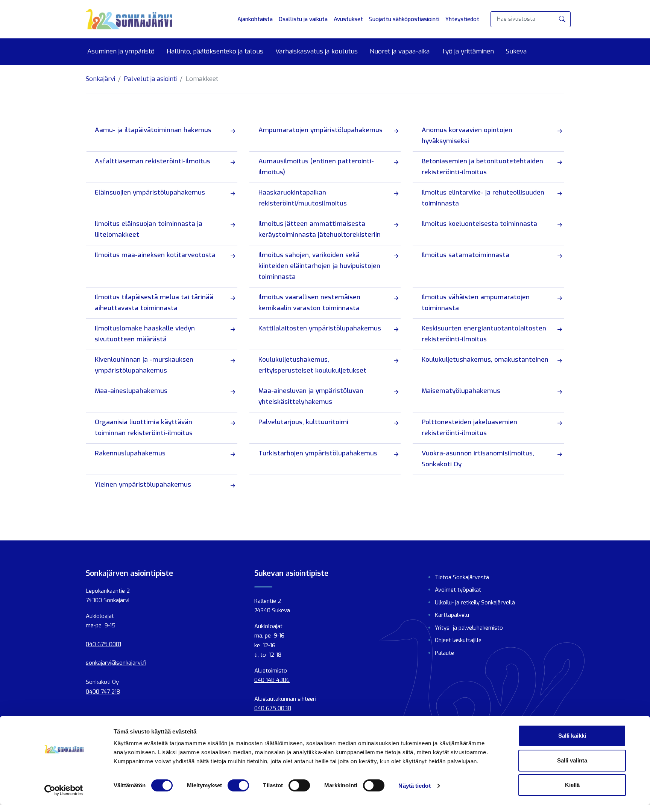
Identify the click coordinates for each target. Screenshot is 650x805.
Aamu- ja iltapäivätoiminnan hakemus (153, 130)
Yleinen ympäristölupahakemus (143, 484)
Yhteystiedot (462, 19)
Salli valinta (572, 760)
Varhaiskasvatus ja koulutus (316, 51)
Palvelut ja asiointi (150, 79)
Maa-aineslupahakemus (131, 391)
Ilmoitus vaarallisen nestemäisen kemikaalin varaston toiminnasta (309, 302)
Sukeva (516, 51)
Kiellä (572, 785)
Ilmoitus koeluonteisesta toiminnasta (479, 223)
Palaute (444, 653)
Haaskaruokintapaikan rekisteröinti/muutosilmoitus (302, 198)
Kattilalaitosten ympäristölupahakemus (319, 328)
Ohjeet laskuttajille (458, 640)
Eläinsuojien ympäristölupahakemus (150, 192)
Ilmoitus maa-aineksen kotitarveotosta (155, 255)
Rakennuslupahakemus (130, 453)
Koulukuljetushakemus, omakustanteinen (485, 359)
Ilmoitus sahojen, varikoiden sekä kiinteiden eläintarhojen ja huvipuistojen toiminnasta (319, 266)
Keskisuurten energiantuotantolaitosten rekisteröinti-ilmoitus (484, 334)
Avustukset (348, 19)
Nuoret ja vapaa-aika (400, 51)
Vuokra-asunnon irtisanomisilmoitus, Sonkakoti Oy (478, 459)
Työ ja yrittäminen (468, 51)
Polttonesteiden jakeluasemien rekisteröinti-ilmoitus (469, 427)
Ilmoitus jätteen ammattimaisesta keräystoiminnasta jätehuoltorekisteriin (319, 229)
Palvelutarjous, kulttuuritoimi (303, 422)
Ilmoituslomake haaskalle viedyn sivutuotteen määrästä (145, 334)
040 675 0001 (103, 644)
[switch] (238, 785)
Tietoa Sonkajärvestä (462, 577)
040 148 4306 (272, 680)
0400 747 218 (103, 691)
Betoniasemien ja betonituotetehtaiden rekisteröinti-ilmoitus (482, 167)
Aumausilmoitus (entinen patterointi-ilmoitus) (316, 167)
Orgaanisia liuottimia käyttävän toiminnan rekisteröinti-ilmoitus (144, 427)
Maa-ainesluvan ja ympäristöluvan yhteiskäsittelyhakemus (310, 396)
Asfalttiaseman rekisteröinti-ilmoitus (152, 161)
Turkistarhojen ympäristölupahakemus (317, 453)
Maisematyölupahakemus (461, 391)
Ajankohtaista (255, 19)
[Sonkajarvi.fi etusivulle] (129, 19)
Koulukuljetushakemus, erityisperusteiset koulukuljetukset (312, 365)
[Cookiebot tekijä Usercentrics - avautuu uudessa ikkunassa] (64, 790)
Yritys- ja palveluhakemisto (469, 628)
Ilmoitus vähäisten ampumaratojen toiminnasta (476, 302)
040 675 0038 (272, 708)
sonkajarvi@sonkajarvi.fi (116, 663)
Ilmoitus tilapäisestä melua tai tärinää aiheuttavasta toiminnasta (154, 302)
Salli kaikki (572, 735)
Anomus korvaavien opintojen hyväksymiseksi (467, 135)
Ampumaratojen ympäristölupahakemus (320, 130)
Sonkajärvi (100, 79)
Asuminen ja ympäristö (121, 51)
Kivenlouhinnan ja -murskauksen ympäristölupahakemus (144, 365)
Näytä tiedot (414, 785)
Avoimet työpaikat (458, 589)
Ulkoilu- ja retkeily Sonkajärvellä (475, 602)
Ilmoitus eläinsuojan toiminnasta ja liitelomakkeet (148, 229)
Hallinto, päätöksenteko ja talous (215, 51)
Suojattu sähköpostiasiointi (404, 19)
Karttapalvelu (452, 615)
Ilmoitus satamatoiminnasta (465, 255)
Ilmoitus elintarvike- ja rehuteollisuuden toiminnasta (483, 198)
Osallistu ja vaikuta (303, 19)
